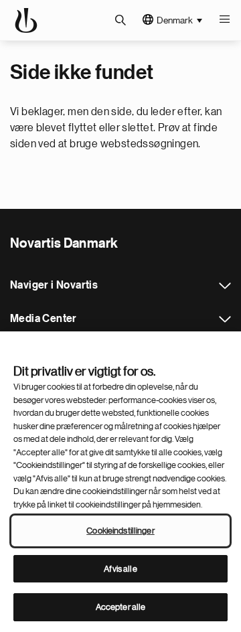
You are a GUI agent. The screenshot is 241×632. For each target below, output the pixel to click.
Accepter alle (121, 607)
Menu (224, 20)
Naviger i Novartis (225, 286)
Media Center (225, 319)
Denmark (175, 20)
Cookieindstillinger (120, 530)
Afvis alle (120, 568)
